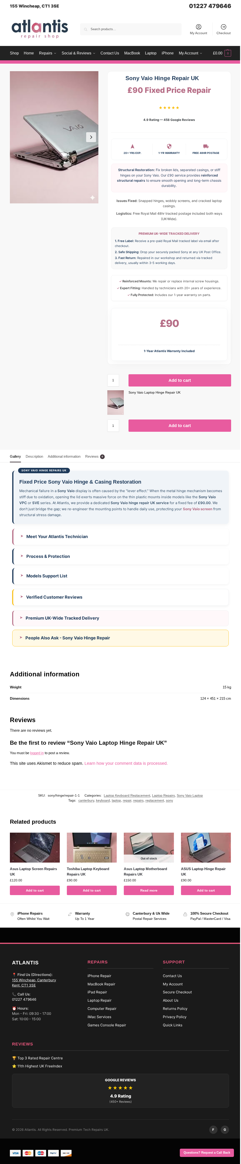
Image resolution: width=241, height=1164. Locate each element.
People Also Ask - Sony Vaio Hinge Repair (67, 637)
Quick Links (171, 1029)
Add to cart (180, 380)
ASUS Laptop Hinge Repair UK (200, 871)
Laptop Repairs (160, 795)
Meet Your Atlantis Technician (57, 536)
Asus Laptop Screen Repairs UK (33, 871)
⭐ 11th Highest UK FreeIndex (35, 1070)
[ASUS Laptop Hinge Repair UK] (202, 847)
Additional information (64, 456)
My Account (198, 33)
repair (123, 800)
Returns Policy (173, 1012)
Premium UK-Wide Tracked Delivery (62, 618)
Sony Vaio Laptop (186, 795)
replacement (151, 800)
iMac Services (97, 1021)
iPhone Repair (97, 980)
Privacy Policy (173, 1021)
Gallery (15, 456)
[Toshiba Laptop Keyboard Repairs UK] (90, 847)
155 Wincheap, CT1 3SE (34, 6)
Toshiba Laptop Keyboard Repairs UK (87, 871)
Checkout (224, 33)
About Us (169, 1004)
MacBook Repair (99, 988)
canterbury (83, 800)
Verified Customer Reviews (54, 597)
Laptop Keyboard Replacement (123, 795)
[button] (222, 53)
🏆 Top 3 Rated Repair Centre (35, 1062)
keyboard (99, 800)
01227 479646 (210, 6)
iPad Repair (95, 996)
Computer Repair (100, 1012)
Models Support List (46, 575)
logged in (37, 753)
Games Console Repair (105, 1029)
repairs (135, 800)
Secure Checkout (175, 996)
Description (34, 456)
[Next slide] (91, 137)
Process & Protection (48, 556)
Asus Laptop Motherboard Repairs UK (143, 871)
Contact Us (170, 980)
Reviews (94, 456)
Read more (146, 890)
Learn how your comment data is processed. (126, 763)
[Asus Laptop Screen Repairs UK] (34, 847)
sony (165, 800)
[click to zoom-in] (54, 137)
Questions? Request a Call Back (207, 1152)
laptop (112, 800)
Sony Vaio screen (197, 509)
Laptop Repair (98, 1004)
